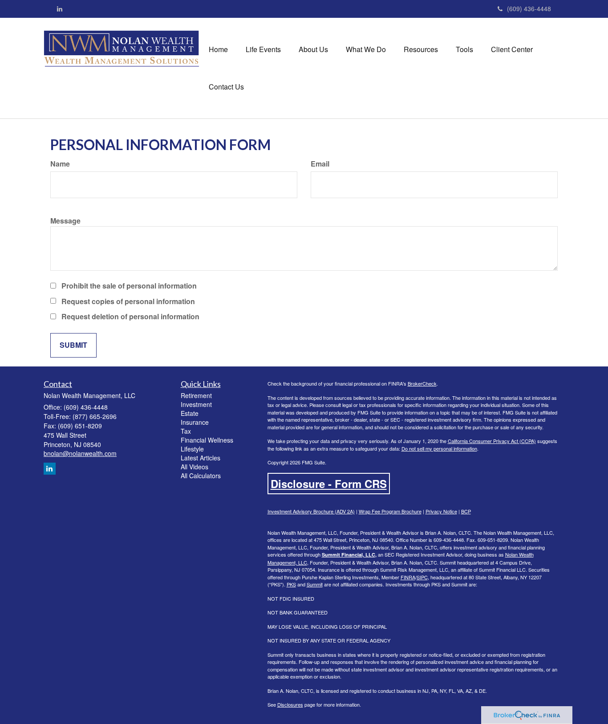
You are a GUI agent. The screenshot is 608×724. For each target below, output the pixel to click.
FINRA (408, 577)
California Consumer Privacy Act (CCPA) (492, 440)
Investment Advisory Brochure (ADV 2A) (311, 511)
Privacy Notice (441, 511)
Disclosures (290, 704)
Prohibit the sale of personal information (129, 286)
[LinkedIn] (59, 8)
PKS (291, 584)
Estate (190, 413)
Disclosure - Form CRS (329, 483)
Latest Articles (200, 457)
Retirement (196, 395)
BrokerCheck (422, 383)
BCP (466, 511)
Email (320, 164)
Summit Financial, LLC (348, 554)
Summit (315, 584)
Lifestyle (192, 448)
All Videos (194, 466)
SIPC (422, 577)
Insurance (195, 422)
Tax (186, 431)
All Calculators (201, 475)
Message (65, 221)
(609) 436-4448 (529, 8)
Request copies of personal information (128, 301)
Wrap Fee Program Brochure (390, 511)
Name (60, 164)
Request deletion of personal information (130, 316)
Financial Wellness (207, 439)
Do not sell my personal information (439, 448)
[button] (263, 49)
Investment (196, 404)
